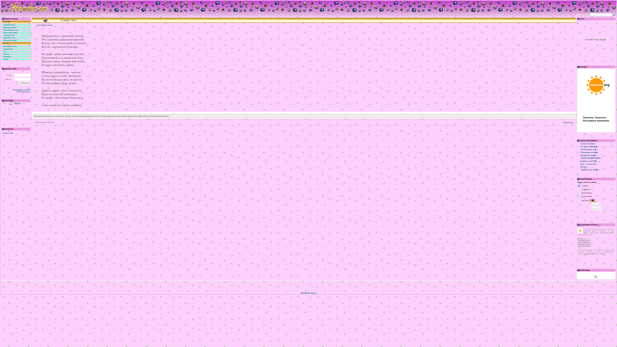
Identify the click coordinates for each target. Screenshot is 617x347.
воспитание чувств (10, 46)
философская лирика (10, 32)
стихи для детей (8, 35)
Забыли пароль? (24, 92)
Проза (6, 43)
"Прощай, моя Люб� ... (590, 170)
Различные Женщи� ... (589, 146)
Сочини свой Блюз (587, 144)
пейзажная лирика (9, 27)
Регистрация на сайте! (22, 90)
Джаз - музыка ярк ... (589, 164)
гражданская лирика (10, 40)
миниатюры (7, 57)
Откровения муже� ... (589, 152)
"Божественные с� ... (589, 149)
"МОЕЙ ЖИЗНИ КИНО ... (591, 158)
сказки (5, 59)
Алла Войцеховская (45, 25)
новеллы (6, 54)
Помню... (584, 167)
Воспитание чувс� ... (589, 155)
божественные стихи (10, 30)
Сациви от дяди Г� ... (589, 161)
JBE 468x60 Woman (309, 293)
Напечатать (568, 122)
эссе (5, 51)
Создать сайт (7, 133)
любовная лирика (9, 25)
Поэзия (6, 22)
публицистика (8, 49)
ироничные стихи (9, 38)
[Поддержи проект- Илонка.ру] (596, 277)
